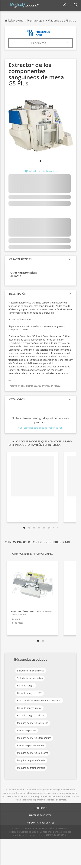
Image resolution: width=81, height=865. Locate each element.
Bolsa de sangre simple (29, 708)
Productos (38, 43)
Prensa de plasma (26, 730)
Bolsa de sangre (25, 685)
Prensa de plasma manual (30, 745)
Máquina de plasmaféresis (31, 760)
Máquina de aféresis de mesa (32, 723)
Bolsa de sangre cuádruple (31, 715)
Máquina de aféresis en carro (32, 752)
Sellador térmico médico (30, 678)
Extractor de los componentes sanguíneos (39, 700)
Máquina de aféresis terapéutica (34, 738)
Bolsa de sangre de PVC (29, 693)
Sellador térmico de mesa (30, 670)
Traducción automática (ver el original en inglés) (34, 385)
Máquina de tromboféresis (31, 767)
